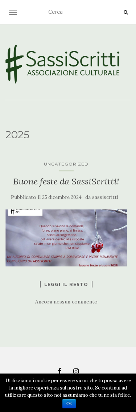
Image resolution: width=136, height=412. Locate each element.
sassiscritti (105, 197)
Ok (69, 403)
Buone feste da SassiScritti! (66, 181)
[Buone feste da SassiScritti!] (66, 237)
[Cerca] (126, 12)
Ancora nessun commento (66, 301)
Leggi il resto (66, 284)
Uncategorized (66, 164)
